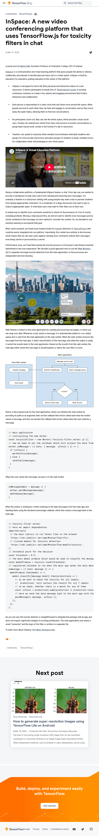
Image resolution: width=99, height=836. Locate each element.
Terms (45, 829)
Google (26, 829)
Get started (49, 806)
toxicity (58, 228)
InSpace (9, 72)
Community (12, 648)
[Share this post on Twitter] (90, 52)
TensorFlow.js (80, 228)
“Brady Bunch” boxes (66, 90)
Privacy (36, 829)
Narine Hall (25, 66)
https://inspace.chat (45, 630)
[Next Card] (49, 714)
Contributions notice (59, 829)
